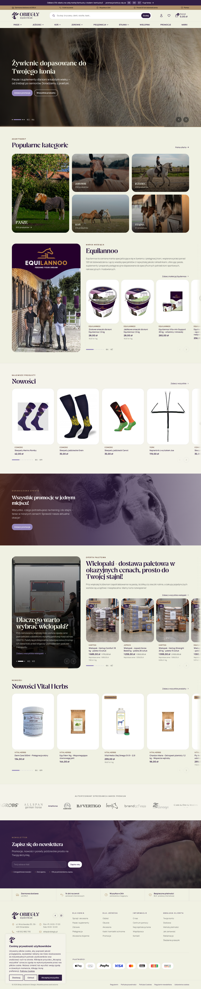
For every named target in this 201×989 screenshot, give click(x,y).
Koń (56, 24)
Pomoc (186, 7)
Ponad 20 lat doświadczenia (147, 7)
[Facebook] (55, 915)
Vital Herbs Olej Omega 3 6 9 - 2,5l (120, 755)
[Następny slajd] (186, 120)
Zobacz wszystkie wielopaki (30, 653)
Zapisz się (75, 864)
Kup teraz (147, 3)
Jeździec (37, 24)
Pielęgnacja (100, 24)
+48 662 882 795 (23, 931)
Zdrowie (76, 24)
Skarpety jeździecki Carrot (116, 450)
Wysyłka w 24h (104, 7)
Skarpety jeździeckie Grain (72, 450)
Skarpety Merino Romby (26, 450)
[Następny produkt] (186, 349)
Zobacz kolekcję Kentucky (26, 90)
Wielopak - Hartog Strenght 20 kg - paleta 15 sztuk (171, 649)
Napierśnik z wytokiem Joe (162, 450)
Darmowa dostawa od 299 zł (25, 7)
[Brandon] (110, 806)
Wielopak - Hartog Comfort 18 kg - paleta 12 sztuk (102, 649)
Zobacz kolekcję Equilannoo (174, 276)
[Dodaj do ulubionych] (114, 283)
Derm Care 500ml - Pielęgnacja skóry (31, 755)
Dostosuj (16, 977)
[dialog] (35, 959)
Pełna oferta (180, 147)
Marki (184, 24)
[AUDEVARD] (42, 806)
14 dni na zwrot (67, 7)
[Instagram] (61, 915)
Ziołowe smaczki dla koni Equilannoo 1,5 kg (100, 330)
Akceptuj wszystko (50, 977)
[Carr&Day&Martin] (161, 806)
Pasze (16, 24)
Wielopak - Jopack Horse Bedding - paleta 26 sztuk (135, 649)
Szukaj (146, 15)
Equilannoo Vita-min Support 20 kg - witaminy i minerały (172, 330)
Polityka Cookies (27, 971)
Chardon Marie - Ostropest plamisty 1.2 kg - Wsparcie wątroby (167, 756)
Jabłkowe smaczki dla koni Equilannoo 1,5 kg (136, 330)
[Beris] (87, 806)
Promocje (165, 24)
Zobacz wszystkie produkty (174, 689)
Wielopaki (145, 24)
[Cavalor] (182, 806)
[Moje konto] (161, 15)
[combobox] (98, 15)
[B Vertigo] (63, 806)
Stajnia (123, 24)
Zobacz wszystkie (178, 384)
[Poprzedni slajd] (179, 120)
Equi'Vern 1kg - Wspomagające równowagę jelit (73, 756)
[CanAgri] (135, 806)
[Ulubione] (169, 15)
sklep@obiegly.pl (50, 931)
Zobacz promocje (22, 527)
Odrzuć (30, 977)
